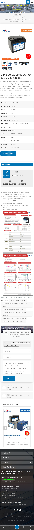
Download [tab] (22, 184)
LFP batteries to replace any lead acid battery (15, 305)
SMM (25, 481)
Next (29, 428)
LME (25, 504)
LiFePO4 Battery (18, 17)
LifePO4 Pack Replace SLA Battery (13, 321)
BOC (25, 497)
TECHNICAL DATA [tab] (17, 175)
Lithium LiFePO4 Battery (18, 300)
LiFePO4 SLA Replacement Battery (13, 309)
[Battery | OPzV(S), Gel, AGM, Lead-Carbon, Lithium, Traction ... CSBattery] (3, 2)
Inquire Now (9, 153)
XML (16, 518)
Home (10, 17)
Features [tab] (6, 175)
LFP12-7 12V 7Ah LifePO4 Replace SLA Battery (17, 439)
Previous (5, 428)
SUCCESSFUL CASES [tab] (9, 184)
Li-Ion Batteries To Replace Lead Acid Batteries (14, 314)
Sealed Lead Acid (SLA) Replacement (14, 318)
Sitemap (28, 516)
